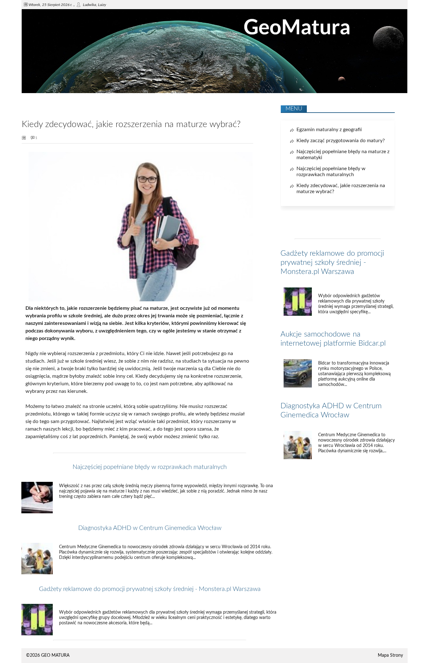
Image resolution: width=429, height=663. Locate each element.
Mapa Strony (390, 655)
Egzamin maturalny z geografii (329, 129)
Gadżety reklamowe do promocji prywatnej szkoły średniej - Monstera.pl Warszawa (150, 589)
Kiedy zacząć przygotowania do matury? (340, 140)
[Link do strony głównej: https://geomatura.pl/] (214, 92)
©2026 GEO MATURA (47, 655)
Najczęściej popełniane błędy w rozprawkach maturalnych (150, 467)
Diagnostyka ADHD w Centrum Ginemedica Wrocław (149, 528)
